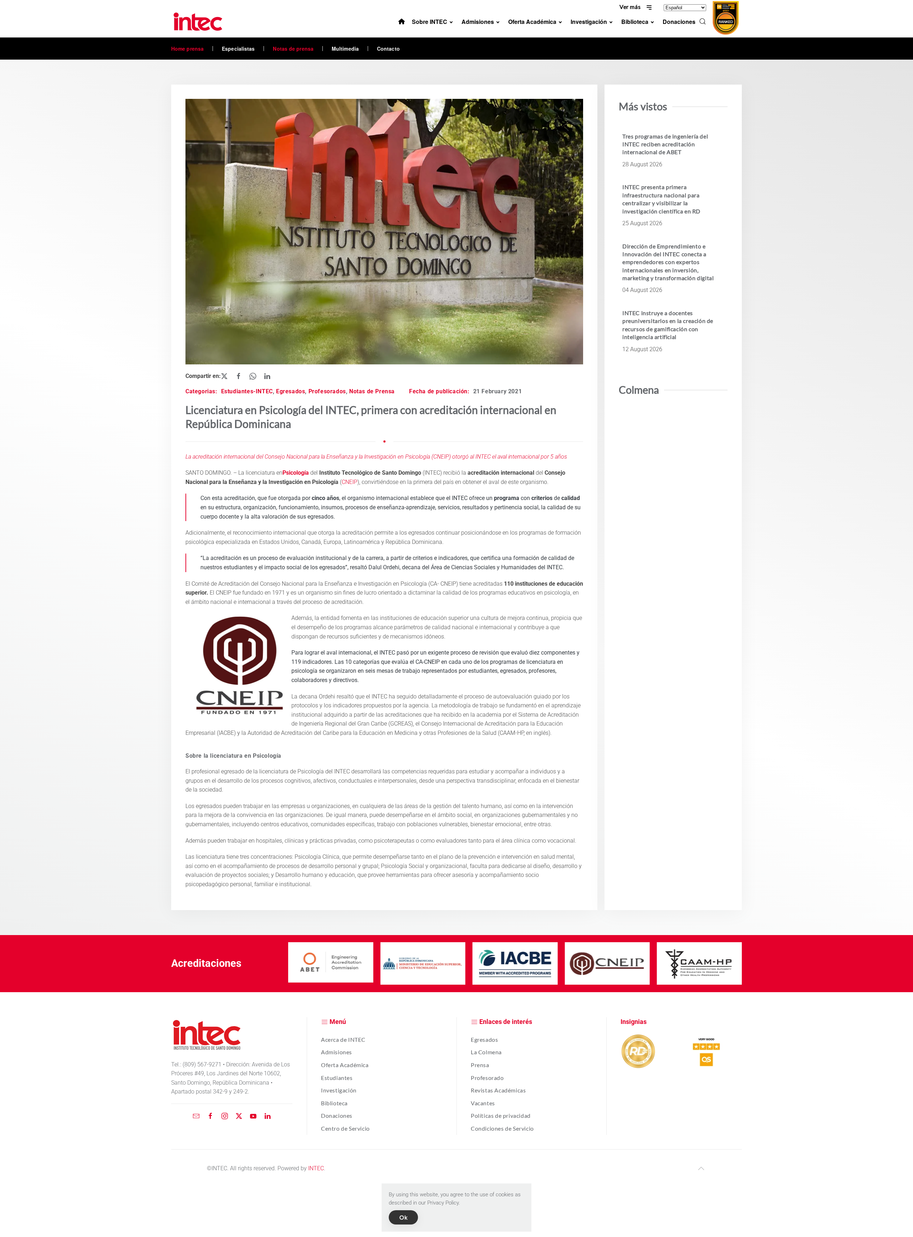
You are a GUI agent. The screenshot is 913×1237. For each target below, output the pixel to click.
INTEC (316, 1168)
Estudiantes (337, 1077)
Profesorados (327, 391)
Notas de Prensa (372, 391)
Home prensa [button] (187, 48)
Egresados (290, 391)
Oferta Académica (345, 1064)
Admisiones (336, 1052)
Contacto (388, 48)
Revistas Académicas (498, 1090)
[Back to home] (199, 21)
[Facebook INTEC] (210, 1115)
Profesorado (487, 1077)
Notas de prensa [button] (293, 48)
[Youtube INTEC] (253, 1115)
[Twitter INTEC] (239, 1115)
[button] (702, 21)
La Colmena (486, 1052)
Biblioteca (334, 1103)
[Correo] (196, 1115)
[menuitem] (401, 21)
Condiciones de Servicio (502, 1128)
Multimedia (345, 48)
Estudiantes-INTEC (247, 391)
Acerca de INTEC (343, 1039)
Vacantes (483, 1103)
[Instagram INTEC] (224, 1115)
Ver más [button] (630, 6)
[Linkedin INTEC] (267, 1115)
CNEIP (349, 482)
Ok (403, 1217)
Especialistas (238, 48)
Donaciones (336, 1115)
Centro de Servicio (345, 1128)
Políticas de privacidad (501, 1115)
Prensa (480, 1064)
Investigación (339, 1090)
